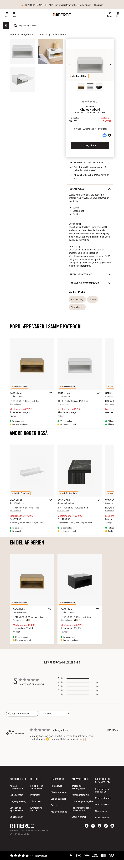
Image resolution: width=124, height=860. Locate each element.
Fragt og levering (18, 801)
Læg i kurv (90, 145)
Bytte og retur (16, 794)
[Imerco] (62, 14)
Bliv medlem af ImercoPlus (102, 790)
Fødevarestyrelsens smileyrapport (81, 809)
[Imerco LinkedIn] (112, 826)
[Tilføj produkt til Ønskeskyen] (104, 135)
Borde (13, 34)
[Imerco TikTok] (99, 826)
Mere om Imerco (59, 811)
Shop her (98, 4)
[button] (90, 106)
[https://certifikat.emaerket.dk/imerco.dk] (111, 855)
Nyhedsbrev (101, 811)
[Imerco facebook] (86, 826)
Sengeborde (27, 34)
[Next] (110, 63)
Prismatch (35, 794)
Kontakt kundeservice (16, 787)
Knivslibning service (36, 809)
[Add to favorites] (110, 135)
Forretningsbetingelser (83, 801)
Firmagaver (56, 785)
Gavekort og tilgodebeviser (16, 809)
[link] (78, 695)
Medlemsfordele (103, 798)
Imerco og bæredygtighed (79, 787)
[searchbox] (22, 713)
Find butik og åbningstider (36, 787)
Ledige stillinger (58, 798)
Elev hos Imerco (59, 792)
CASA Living (77, 299)
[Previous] (69, 63)
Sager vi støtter (79, 816)
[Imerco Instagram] (93, 826)
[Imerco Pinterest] (106, 826)
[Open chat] (6, 25)
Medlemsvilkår (102, 804)
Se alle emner (16, 816)
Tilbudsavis (35, 801)
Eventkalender (102, 817)
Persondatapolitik (80, 794)
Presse (54, 805)
